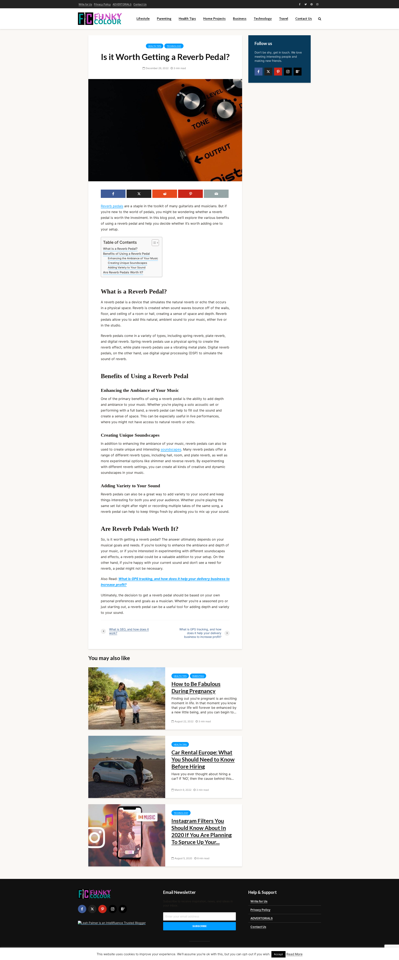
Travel (283, 19)
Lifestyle (143, 19)
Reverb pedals (112, 206)
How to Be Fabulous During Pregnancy (195, 687)
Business (239, 19)
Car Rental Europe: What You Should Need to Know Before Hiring (203, 759)
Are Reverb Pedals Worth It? (123, 272)
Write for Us (85, 4)
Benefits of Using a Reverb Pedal (126, 253)
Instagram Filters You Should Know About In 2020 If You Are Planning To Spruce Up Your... (201, 831)
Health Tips (187, 19)
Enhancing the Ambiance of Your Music (133, 258)
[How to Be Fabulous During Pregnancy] (126, 698)
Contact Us (140, 4)
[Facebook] (258, 72)
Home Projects (214, 19)
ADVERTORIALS (122, 4)
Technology (263, 19)
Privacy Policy (102, 4)
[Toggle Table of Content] (153, 242)
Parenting (164, 19)
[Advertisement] (279, 151)
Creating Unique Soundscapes (127, 262)
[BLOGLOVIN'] (298, 72)
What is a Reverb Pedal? (120, 248)
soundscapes (171, 449)
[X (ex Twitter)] (268, 72)
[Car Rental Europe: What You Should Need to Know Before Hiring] (126, 767)
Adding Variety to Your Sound (126, 267)
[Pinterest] (278, 72)
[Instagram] (288, 72)
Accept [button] (278, 954)
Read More (294, 954)
